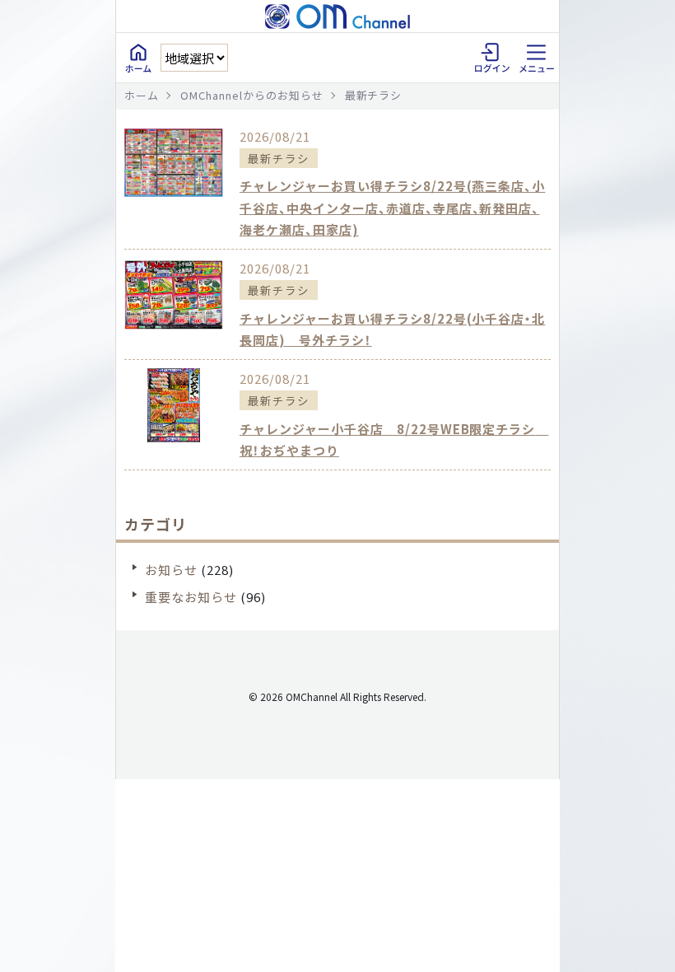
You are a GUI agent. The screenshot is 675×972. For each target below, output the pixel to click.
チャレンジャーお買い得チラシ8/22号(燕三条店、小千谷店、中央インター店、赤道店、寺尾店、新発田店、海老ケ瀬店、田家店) (392, 207)
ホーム (141, 95)
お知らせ (171, 569)
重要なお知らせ (191, 596)
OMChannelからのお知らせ (252, 95)
